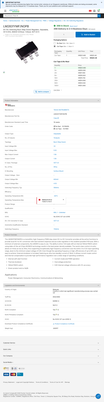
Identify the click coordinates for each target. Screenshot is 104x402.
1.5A (55, 154)
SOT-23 (56, 163)
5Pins (55, 167)
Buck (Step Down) (60, 142)
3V (55, 146)
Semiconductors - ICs (16, 21)
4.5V (55, 183)
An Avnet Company (9, 393)
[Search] (99, 15)
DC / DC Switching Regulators (73, 21)
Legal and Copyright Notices (25, 382)
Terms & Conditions (42, 382)
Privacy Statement (8, 382)
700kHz (56, 229)
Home (5, 21)
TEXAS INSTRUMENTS (61, 110)
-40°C (56, 196)
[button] (5, 10)
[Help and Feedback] (98, 396)
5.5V (55, 150)
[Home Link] (18, 10)
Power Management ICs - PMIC (36, 21)
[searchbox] (50, 15)
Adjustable (57, 134)
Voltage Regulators (55, 21)
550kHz (56, 187)
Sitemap (67, 382)
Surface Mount (58, 171)
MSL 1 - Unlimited (59, 212)
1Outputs (57, 138)
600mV (56, 179)
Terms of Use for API (56, 382)
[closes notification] (101, 2)
